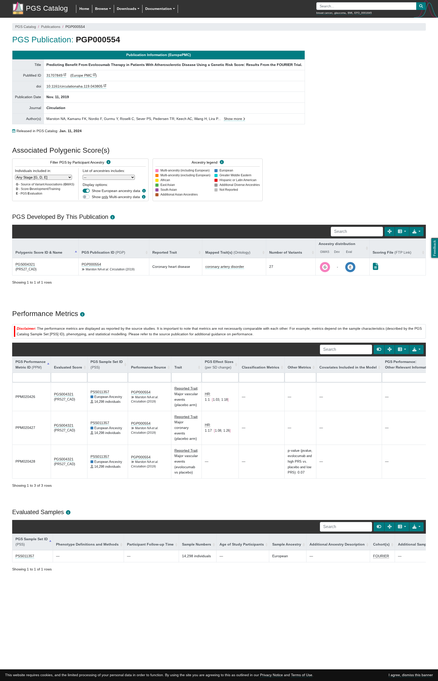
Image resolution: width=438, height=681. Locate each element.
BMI (350, 12)
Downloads (126, 9)
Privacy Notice (271, 675)
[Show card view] (379, 349)
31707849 (54, 75)
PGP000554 (91, 264)
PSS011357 (99, 392)
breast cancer (324, 12)
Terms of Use (301, 675)
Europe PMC (81, 75)
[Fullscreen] (389, 231)
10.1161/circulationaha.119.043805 (74, 86)
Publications (50, 27)
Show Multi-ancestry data (116, 197)
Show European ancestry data (116, 191)
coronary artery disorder (224, 267)
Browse (101, 9)
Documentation (158, 9)
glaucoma (340, 12)
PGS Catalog (25, 27)
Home (84, 9)
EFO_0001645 (363, 12)
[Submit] (421, 6)
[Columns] (402, 231)
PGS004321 (25, 264)
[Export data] (416, 231)
